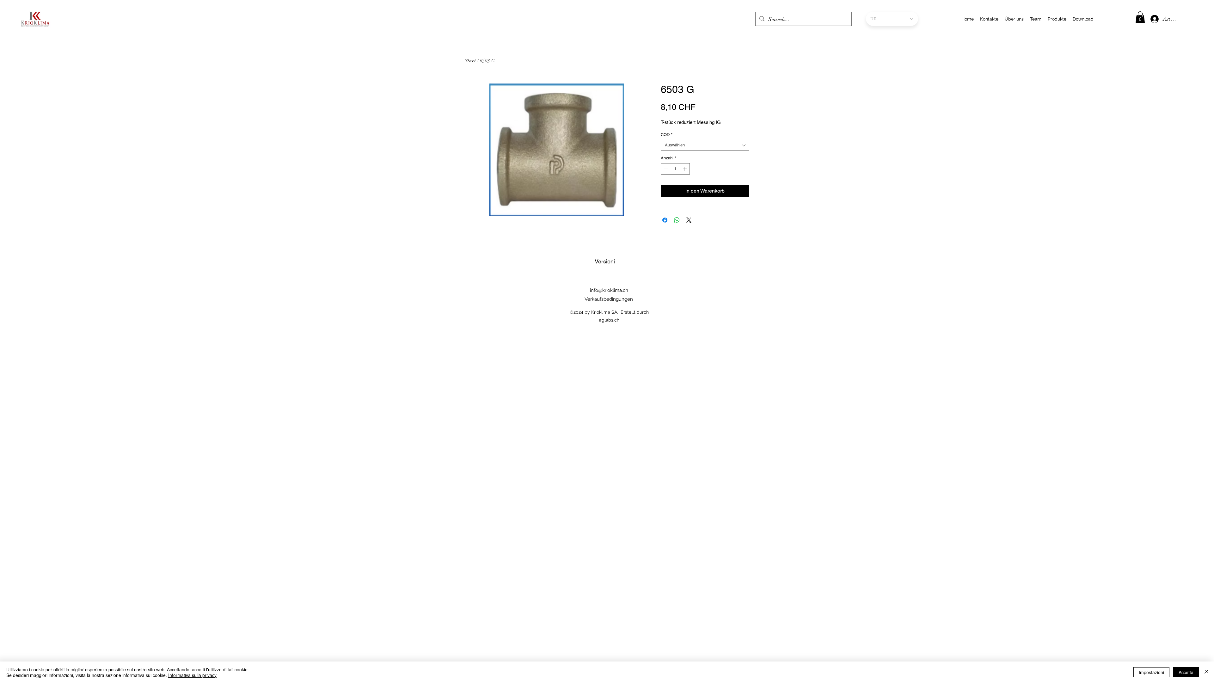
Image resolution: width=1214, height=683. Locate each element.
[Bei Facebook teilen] (665, 220)
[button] (1140, 17)
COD (666, 134)
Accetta (1186, 672)
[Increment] (685, 168)
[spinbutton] (675, 168)
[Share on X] (689, 220)
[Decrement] (665, 168)
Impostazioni (1151, 672)
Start (470, 61)
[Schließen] (1206, 672)
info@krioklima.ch (609, 290)
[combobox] (705, 145)
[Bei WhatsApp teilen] (677, 220)
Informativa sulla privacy (192, 675)
